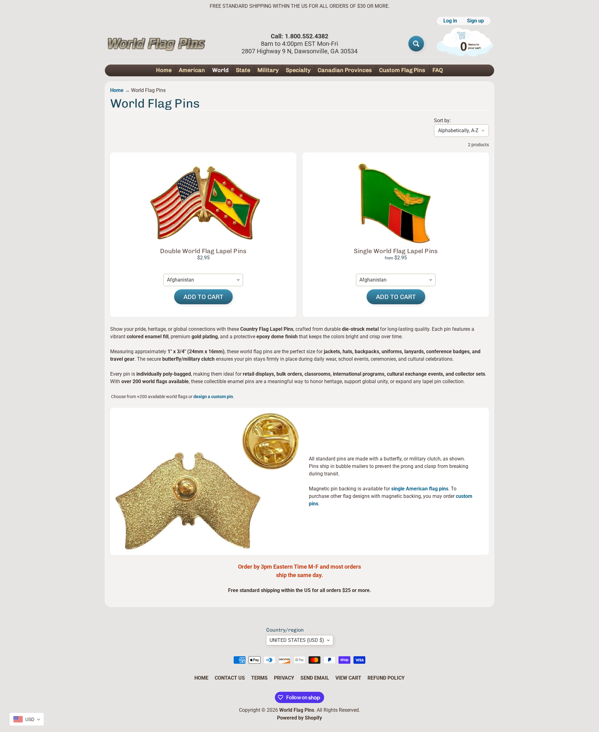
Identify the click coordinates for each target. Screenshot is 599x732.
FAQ (437, 70)
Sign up (475, 20)
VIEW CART (348, 678)
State (243, 70)
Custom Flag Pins (402, 70)
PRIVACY (284, 678)
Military (268, 70)
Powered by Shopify (299, 718)
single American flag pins (419, 489)
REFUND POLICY (386, 678)
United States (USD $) (297, 640)
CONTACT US (230, 678)
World (220, 70)
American (192, 70)
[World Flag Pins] (156, 43)
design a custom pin (213, 396)
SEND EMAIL (314, 678)
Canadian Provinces (345, 70)
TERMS (259, 678)
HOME (201, 678)
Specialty (298, 70)
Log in (450, 20)
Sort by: (442, 120)
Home (164, 70)
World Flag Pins (296, 710)
